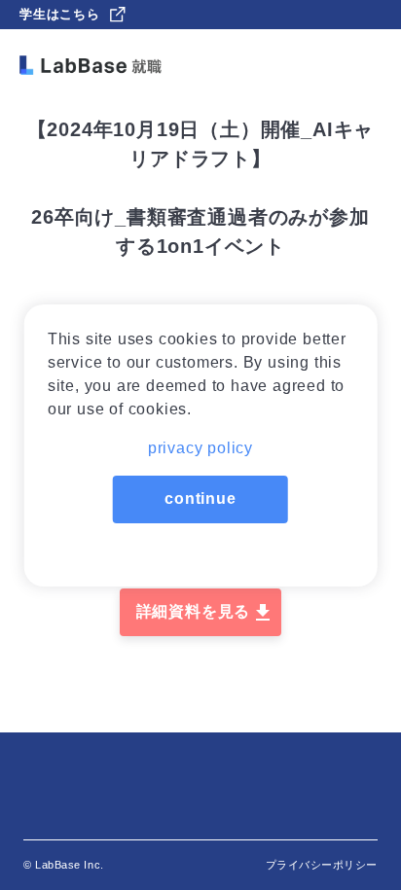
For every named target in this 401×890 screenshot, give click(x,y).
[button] (201, 442)
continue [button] (200, 498)
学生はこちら (59, 14)
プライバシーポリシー (322, 865)
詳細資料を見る (193, 611)
